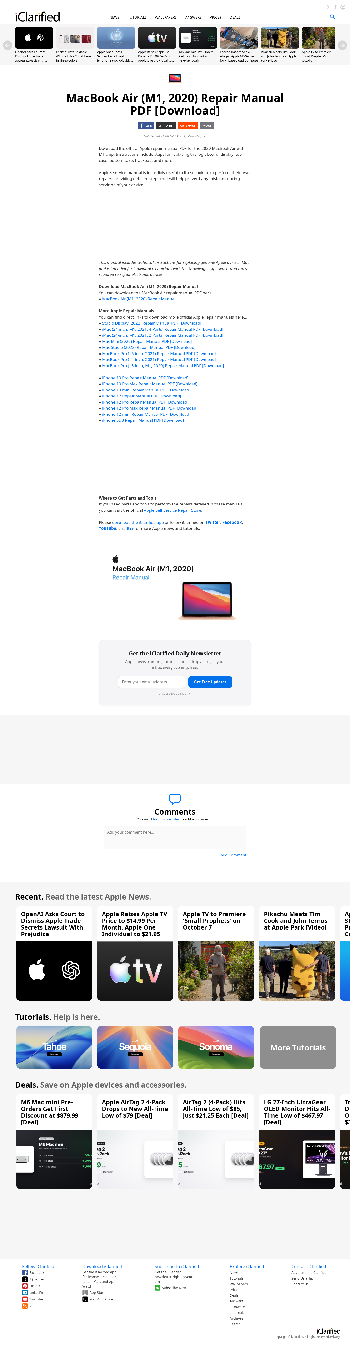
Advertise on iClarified (309, 1272)
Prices (234, 1289)
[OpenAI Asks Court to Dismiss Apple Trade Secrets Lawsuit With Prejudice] (34, 47)
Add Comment (233, 855)
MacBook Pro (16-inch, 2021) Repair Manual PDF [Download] (159, 353)
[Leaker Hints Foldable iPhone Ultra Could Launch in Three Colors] (75, 47)
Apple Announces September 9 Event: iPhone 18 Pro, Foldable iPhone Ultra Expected (113, 58)
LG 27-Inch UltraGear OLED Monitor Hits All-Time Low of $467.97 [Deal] (297, 1112)
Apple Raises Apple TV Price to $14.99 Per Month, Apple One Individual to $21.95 (156, 58)
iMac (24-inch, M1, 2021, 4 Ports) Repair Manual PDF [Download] (162, 329)
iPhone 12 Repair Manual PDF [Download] (141, 396)
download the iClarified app (138, 522)
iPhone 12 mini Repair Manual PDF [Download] (146, 414)
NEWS (114, 17)
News (234, 1272)
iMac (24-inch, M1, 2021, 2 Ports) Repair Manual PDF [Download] (162, 335)
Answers (236, 1301)
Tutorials (237, 1278)
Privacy (335, 1337)
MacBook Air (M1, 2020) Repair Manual (138, 298)
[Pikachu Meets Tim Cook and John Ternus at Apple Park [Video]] (280, 47)
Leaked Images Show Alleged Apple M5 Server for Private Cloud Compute (239, 56)
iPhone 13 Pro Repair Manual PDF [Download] (145, 377)
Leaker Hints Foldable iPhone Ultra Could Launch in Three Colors (75, 56)
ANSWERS (193, 17)
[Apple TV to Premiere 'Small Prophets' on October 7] (321, 47)
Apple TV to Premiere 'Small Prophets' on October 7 (317, 56)
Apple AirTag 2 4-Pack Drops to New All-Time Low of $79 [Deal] (135, 1108)
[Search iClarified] (332, 16)
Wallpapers (239, 1284)
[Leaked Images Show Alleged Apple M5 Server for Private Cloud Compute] (239, 47)
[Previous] (7, 45)
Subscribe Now (174, 1287)
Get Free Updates (210, 682)
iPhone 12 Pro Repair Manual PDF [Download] (145, 402)
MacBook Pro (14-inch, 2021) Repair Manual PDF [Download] (159, 359)
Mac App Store (101, 1299)
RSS (32, 1306)
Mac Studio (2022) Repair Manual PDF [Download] (149, 347)
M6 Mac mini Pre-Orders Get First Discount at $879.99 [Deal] (196, 56)
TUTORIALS (137, 17)
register (173, 819)
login (157, 819)
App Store (97, 1292)
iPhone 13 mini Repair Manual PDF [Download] (146, 390)
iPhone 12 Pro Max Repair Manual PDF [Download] (150, 408)
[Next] (342, 45)
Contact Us (300, 1284)
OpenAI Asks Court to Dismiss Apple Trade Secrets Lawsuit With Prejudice (30, 58)
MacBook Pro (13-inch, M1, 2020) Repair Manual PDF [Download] (163, 365)
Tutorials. (33, 1017)
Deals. (26, 1085)
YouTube (36, 1299)
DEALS (235, 17)
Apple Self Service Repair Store (172, 510)
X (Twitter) (37, 1279)
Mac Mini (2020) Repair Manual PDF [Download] (147, 341)
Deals (234, 1295)
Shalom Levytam (196, 136)
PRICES (215, 17)
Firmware (237, 1307)
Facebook (36, 1272)
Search (235, 1324)
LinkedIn (36, 1292)
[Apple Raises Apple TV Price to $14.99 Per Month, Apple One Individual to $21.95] (157, 47)
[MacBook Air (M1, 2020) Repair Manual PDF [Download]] (175, 586)
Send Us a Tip (302, 1278)
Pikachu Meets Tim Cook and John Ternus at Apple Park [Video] (278, 56)
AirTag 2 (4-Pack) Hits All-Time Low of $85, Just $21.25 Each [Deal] (216, 1108)
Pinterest (36, 1286)
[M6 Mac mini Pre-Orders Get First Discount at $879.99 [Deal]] (198, 47)
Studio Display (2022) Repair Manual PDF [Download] (151, 323)
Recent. (29, 896)
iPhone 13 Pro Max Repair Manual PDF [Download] (150, 383)
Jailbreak (237, 1312)
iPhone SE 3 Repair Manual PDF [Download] (143, 420)
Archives (236, 1318)
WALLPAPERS (166, 17)
